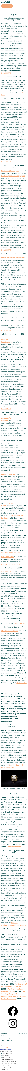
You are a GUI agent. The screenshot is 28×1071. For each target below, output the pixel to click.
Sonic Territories (6, 571)
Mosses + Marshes (8, 474)
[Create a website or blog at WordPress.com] (26, 1033)
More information (14, 847)
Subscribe (9, 1040)
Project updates (7, 557)
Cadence (4, 1035)
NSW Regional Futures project (13, 176)
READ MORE (6, 73)
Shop (3, 1040)
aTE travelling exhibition (10, 553)
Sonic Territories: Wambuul (12, 258)
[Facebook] (13, 1017)
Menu (9, 6)
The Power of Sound (9, 631)
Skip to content (5, 1047)
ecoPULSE (5, 2)
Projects (10, 1035)
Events (3, 1038)
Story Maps (10, 1038)
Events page (6, 564)
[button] (25, 687)
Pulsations (4, 1033)
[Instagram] (13, 1029)
